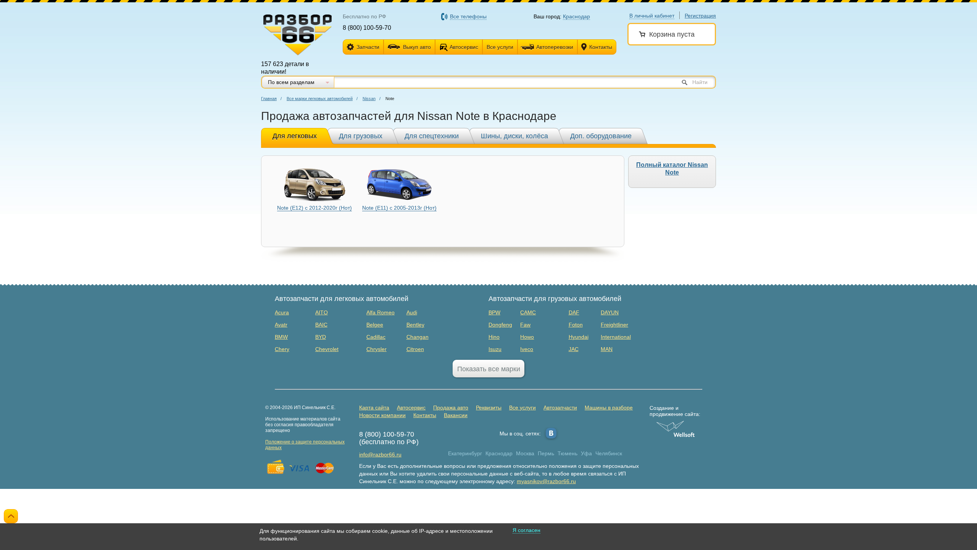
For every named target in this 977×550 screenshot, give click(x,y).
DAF (574, 312)
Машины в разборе (609, 407)
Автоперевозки (554, 47)
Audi (411, 312)
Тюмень (567, 453)
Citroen (415, 349)
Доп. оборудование (601, 136)
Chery (282, 349)
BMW (281, 337)
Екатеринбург (465, 453)
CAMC (528, 312)
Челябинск (608, 453)
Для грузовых (360, 136)
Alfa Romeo (380, 312)
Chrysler (376, 349)
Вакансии (456, 415)
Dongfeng (500, 325)
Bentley (415, 325)
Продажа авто (450, 407)
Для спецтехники (432, 136)
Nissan (369, 98)
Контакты (600, 47)
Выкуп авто (417, 47)
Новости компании (382, 415)
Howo (527, 337)
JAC (574, 349)
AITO (321, 312)
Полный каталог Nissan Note (672, 169)
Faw (525, 325)
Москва (525, 453)
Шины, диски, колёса (514, 136)
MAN (607, 349)
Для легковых (294, 136)
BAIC (321, 325)
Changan (417, 337)
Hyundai (578, 337)
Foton (576, 325)
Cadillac (375, 337)
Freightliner (614, 325)
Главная (269, 98)
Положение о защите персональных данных (305, 444)
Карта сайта (374, 407)
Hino (494, 337)
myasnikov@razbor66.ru (546, 481)
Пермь (546, 453)
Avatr (281, 325)
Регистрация (700, 16)
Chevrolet (327, 349)
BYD (320, 337)
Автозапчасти (560, 407)
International (616, 337)
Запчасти (367, 47)
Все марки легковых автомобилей (320, 98)
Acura (282, 312)
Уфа (586, 453)
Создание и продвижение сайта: (675, 411)
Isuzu (494, 349)
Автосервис (464, 47)
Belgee (374, 325)
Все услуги (500, 47)
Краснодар (499, 453)
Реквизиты (488, 407)
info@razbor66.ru (380, 454)
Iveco (526, 349)
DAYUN (610, 312)
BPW (494, 312)
